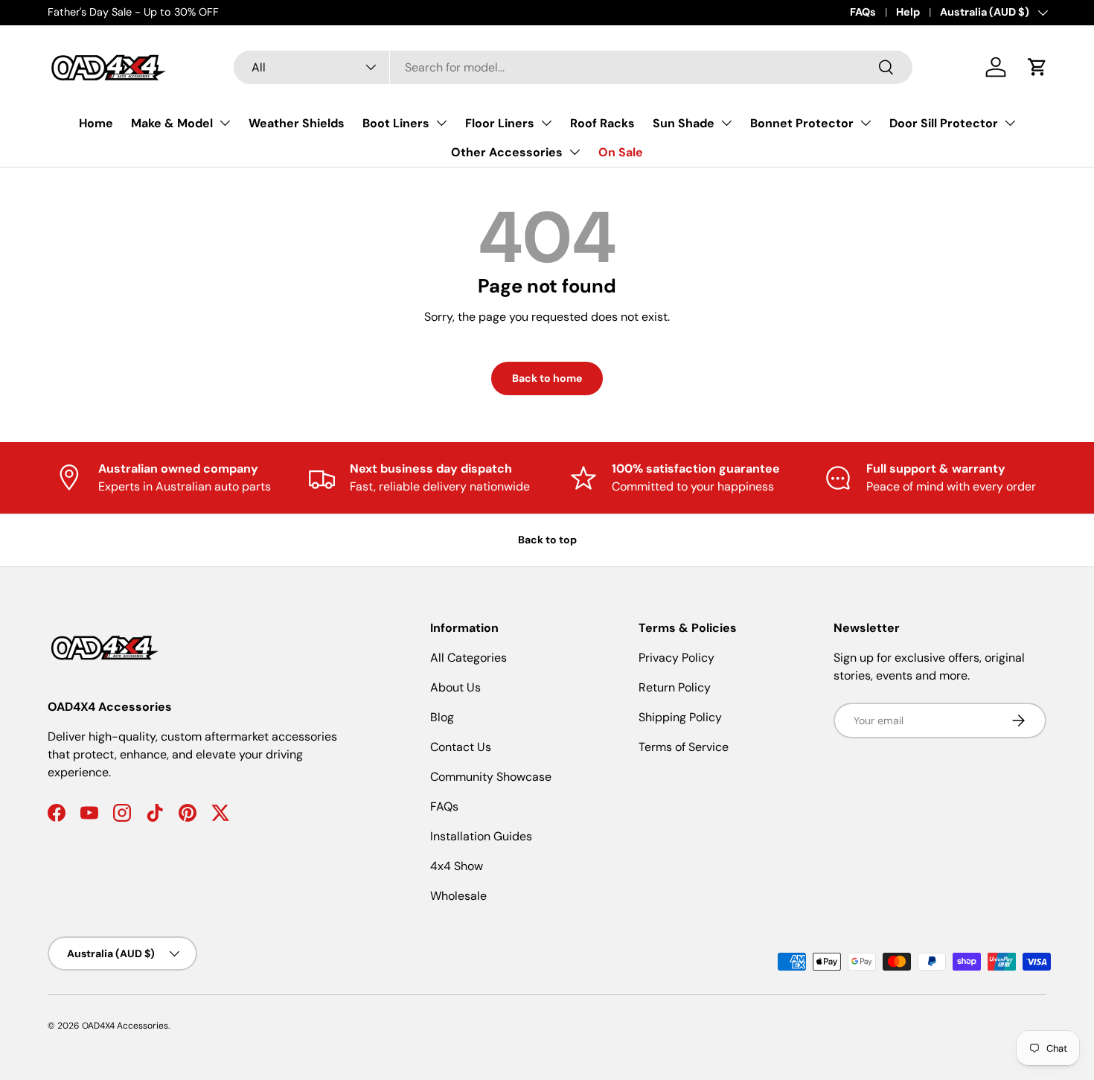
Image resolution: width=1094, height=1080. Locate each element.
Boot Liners (395, 123)
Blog (442, 717)
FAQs (863, 12)
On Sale (620, 152)
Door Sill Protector (943, 123)
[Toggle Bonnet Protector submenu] (865, 123)
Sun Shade (683, 123)
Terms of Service (684, 747)
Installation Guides (481, 836)
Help (908, 12)
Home (96, 123)
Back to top (547, 539)
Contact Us (460, 747)
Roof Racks (602, 123)
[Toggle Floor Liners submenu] (546, 123)
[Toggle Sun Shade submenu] (726, 123)
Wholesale (458, 896)
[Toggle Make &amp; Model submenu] (225, 123)
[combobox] (573, 67)
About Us (455, 687)
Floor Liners (499, 123)
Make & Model (172, 123)
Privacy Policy (676, 657)
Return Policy (675, 687)
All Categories (468, 657)
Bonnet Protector (802, 123)
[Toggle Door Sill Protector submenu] (1010, 123)
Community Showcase (490, 777)
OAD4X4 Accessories (125, 1026)
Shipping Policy (680, 717)
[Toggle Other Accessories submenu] (574, 152)
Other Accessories (507, 152)
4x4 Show (456, 866)
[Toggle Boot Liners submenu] (441, 123)
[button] (1037, 67)
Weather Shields (297, 123)
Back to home (547, 378)
